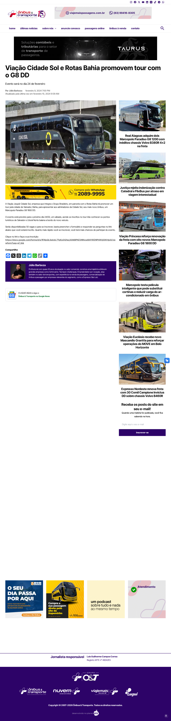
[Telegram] (159, 2)
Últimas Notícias (29, 28)
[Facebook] (135, 2)
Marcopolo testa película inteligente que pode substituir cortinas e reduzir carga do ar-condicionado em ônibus (142, 290)
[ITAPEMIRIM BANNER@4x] (65, 599)
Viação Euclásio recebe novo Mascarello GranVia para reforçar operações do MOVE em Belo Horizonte (142, 342)
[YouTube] (143, 2)
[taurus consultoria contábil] (85, 48)
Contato (135, 28)
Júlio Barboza (15, 90)
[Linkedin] (147, 2)
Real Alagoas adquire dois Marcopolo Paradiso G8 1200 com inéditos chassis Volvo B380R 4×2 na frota (142, 141)
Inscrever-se (142, 432)
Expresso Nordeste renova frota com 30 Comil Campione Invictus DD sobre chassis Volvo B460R (142, 392)
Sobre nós (47, 28)
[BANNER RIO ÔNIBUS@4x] (24, 599)
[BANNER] (60, 192)
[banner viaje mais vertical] (147, 599)
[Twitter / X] (139, 2)
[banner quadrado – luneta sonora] (106, 599)
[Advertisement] (141, 459)
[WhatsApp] (163, 2)
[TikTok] (155, 2)
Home (12, 28)
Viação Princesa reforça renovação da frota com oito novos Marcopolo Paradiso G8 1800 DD (142, 239)
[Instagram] (131, 2)
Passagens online (94, 28)
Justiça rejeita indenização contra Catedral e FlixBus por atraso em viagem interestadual (142, 191)
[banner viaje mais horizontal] (103, 12)
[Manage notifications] (166, 716)
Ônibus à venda (117, 28)
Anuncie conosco (70, 28)
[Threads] (151, 2)
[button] (54, 28)
